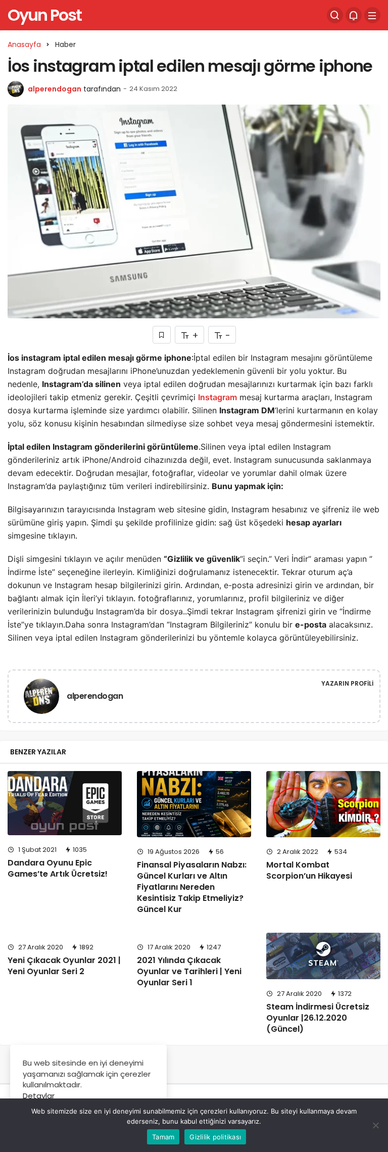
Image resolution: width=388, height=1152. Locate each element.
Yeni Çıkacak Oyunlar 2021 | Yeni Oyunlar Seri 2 (64, 965)
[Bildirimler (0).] (354, 15)
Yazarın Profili (347, 683)
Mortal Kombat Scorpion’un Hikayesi (309, 870)
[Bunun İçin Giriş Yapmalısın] (162, 335)
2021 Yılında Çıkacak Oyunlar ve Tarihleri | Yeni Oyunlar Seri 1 (189, 971)
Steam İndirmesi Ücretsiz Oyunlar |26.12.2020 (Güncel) (317, 1018)
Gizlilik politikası (215, 1137)
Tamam (163, 1137)
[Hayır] (375, 1125)
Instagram (217, 397)
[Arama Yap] (335, 15)
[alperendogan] (41, 698)
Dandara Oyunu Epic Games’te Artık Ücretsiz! (58, 868)
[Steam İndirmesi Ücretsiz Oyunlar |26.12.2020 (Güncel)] (323, 956)
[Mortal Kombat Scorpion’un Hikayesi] (323, 804)
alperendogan (54, 89)
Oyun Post (44, 15)
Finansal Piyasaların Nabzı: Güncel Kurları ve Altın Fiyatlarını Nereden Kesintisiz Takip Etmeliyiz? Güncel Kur (192, 887)
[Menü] (372, 15)
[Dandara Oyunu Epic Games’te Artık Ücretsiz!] (65, 803)
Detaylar (39, 1095)
